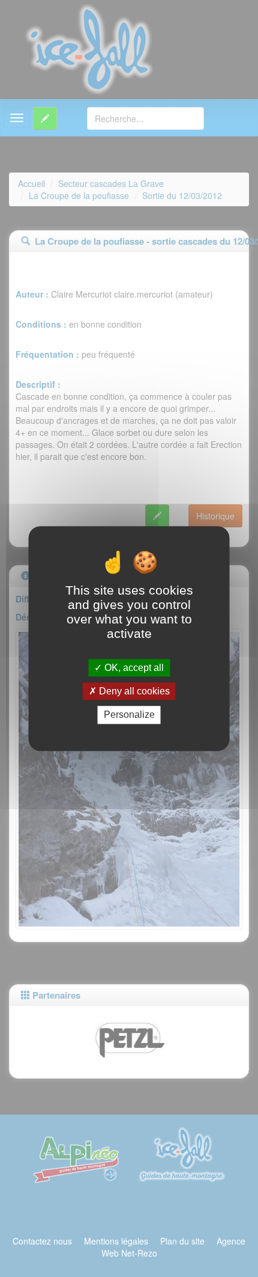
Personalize (129, 715)
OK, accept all (133, 668)
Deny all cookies (133, 691)
